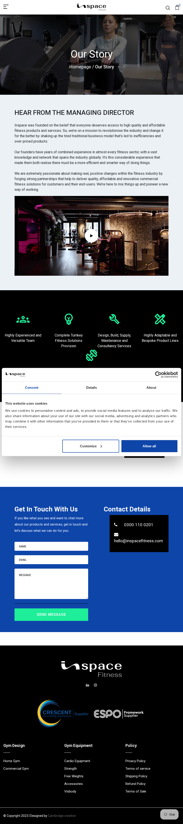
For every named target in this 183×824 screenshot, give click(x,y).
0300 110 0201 (138, 524)
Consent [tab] (31, 387)
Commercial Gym (16, 769)
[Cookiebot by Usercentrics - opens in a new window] (158, 374)
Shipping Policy (136, 776)
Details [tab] (91, 387)
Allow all (149, 446)
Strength (70, 769)
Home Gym (11, 761)
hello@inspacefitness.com (138, 540)
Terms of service (137, 769)
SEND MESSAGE (51, 614)
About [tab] (151, 387)
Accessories (73, 784)
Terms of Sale (135, 791)
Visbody (70, 791)
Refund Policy (135, 784)
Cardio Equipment (77, 761)
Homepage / (82, 66)
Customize (88, 446)
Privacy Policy (135, 761)
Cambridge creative (62, 816)
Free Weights (73, 776)
